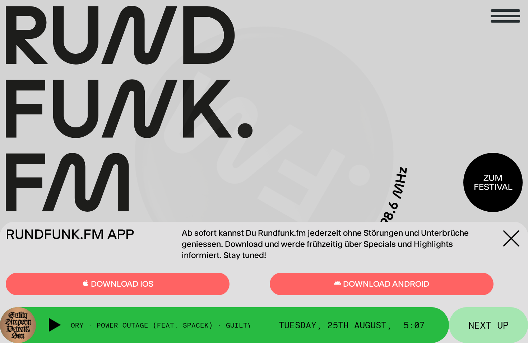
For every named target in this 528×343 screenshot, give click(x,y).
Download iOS (121, 284)
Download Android (385, 284)
